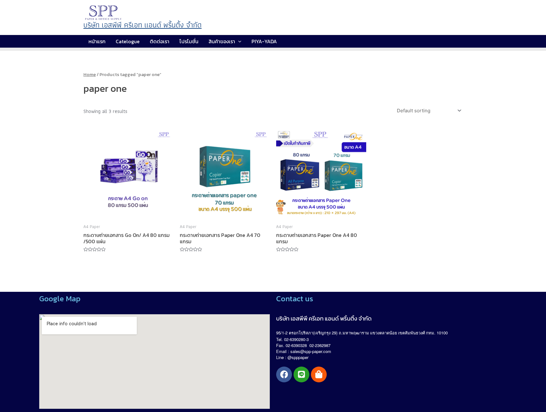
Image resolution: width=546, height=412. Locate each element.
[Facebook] (284, 374)
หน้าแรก (97, 41)
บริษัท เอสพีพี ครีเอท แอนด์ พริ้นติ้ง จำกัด (142, 25)
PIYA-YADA (264, 41)
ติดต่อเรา (159, 41)
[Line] (301, 374)
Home (89, 74)
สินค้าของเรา (222, 41)
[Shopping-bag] (319, 374)
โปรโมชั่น (188, 41)
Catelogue (128, 41)
